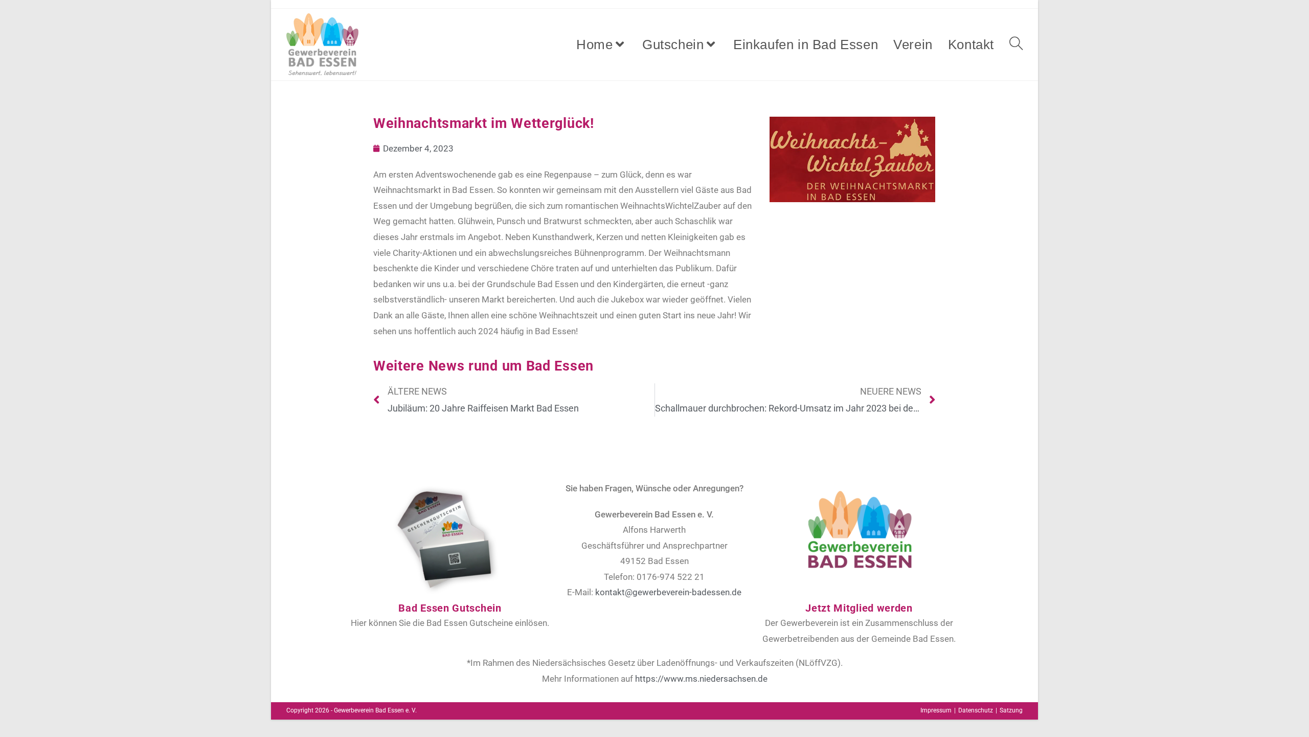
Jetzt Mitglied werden (859, 608)
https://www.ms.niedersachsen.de (701, 679)
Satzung (1011, 710)
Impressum (936, 710)
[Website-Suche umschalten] (1016, 44)
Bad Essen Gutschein (449, 608)
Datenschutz (975, 710)
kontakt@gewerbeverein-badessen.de (668, 592)
